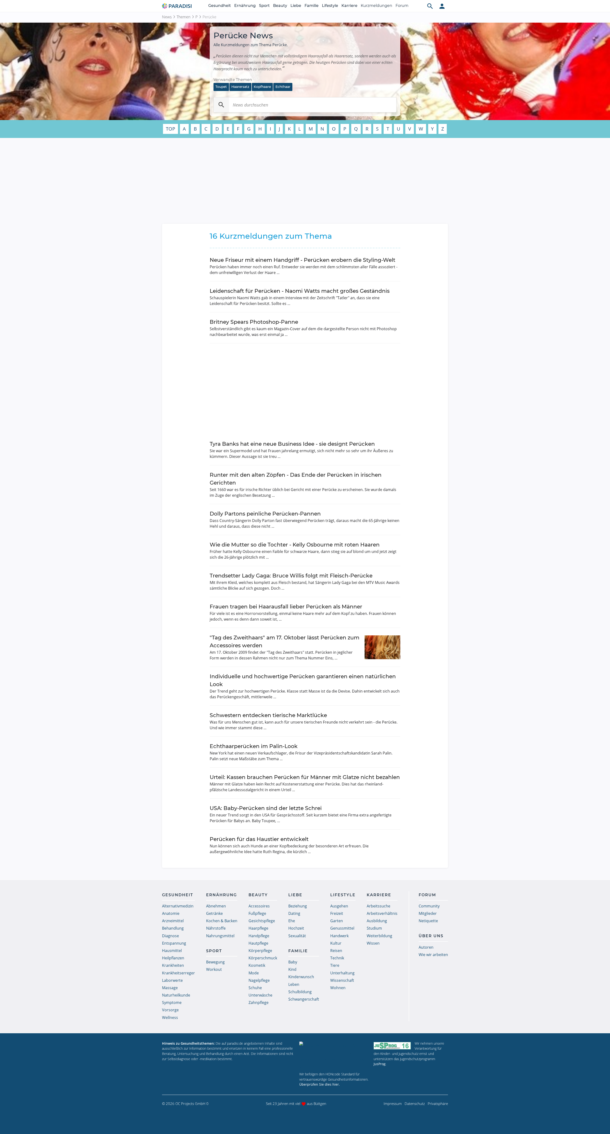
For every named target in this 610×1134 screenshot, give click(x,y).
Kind (292, 969)
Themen (183, 17)
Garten (336, 920)
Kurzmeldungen (376, 5)
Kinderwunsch (301, 976)
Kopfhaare (262, 87)
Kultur (335, 943)
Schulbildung (300, 991)
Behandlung (173, 928)
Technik (337, 958)
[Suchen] (221, 104)
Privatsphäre (438, 1103)
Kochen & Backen (221, 920)
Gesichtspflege (262, 920)
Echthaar (282, 87)
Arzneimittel (173, 920)
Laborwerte (172, 980)
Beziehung (297, 906)
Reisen (336, 950)
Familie (312, 5)
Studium (374, 928)
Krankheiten (173, 965)
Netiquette (428, 920)
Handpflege (259, 935)
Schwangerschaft (303, 999)
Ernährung (245, 5)
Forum (402, 5)
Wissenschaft (342, 980)
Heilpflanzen (173, 958)
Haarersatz (240, 87)
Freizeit (336, 913)
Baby (292, 962)
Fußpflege (257, 913)
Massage (170, 987)
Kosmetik (257, 965)
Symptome (172, 1002)
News (167, 17)
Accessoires (259, 906)
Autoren (426, 947)
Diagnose (170, 935)
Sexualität (297, 935)
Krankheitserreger (178, 973)
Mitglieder (428, 913)
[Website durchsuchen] (430, 6)
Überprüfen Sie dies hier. (319, 1084)
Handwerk (339, 935)
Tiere (334, 965)
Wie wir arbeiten (433, 954)
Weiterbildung (379, 935)
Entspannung (174, 943)
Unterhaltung (342, 973)
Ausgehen (339, 906)
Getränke (214, 913)
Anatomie (170, 913)
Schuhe (255, 987)
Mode (254, 973)
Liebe (295, 5)
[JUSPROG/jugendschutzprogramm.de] (392, 1045)
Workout (214, 969)
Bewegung (215, 962)
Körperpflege (260, 950)
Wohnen (338, 987)
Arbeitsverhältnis (382, 913)
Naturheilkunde (176, 995)
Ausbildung (377, 920)
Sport (264, 5)
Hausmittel (172, 950)
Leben (293, 984)
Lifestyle (330, 5)
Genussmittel (342, 928)
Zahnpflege (259, 1002)
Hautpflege (258, 943)
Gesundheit (219, 5)
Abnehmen (216, 906)
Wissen (373, 943)
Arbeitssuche (378, 906)
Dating (294, 913)
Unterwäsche (260, 995)
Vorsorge (170, 1009)
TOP (170, 129)
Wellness (170, 1017)
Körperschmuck (263, 958)
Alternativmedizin (177, 906)
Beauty (280, 5)
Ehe (291, 920)
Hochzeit (296, 928)
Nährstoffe (216, 928)
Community (429, 906)
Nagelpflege (259, 980)
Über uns (431, 936)
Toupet (221, 87)
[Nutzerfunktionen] (442, 6)
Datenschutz (415, 1103)
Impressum (393, 1103)
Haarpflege (258, 928)
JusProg (380, 1064)
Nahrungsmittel (220, 935)
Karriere (349, 5)
